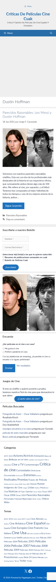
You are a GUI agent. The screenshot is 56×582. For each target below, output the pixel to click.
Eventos (38, 475)
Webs (7, 502)
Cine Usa (19, 533)
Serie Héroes (38, 557)
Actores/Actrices (23, 455)
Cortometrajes (31, 464)
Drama (47, 534)
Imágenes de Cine (13, 487)
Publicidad (18, 499)
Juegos (25, 488)
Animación (39, 456)
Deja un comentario (15, 219)
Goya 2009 (26, 484)
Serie (34, 499)
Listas (31, 487)
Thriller (23, 561)
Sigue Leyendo (13, 206)
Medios (37, 488)
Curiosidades (23, 470)
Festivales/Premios (16, 479)
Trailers (39, 499)
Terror (16, 561)
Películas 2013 (13, 554)
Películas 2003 (45, 538)
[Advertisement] (28, 66)
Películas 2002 (34, 538)
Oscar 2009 (21, 495)
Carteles (31, 460)
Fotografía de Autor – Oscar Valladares (21, 414)
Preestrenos (11, 557)
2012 (6, 519)
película (26, 538)
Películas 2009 (11, 550)
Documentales (9, 476)
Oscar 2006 (37, 492)
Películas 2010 (26, 550)
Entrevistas (19, 475)
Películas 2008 (39, 546)
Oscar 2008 (9, 495)
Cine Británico (17, 523)
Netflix (20, 538)
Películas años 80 (25, 554)
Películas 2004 (10, 542)
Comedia (36, 533)
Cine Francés (35, 528)
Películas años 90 (39, 554)
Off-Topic (21, 492)
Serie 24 (28, 557)
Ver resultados (23, 366)
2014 (19, 519)
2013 (11, 519)
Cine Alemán (36, 519)
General (7, 538)
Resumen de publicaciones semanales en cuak (25, 257)
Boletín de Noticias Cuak (16, 260)
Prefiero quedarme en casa (16, 352)
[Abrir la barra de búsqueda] (51, 33)
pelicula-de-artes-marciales (15, 433)
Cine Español (39, 460)
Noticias (13, 491)
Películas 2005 (26, 541)
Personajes (9, 499)
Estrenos (30, 475)
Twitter (40, 578)
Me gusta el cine (12, 349)
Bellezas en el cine (18, 459)
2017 (24, 519)
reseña (20, 557)
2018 (28, 519)
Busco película (9, 437)
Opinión (29, 492)
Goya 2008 (18, 484)
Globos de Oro (9, 484)
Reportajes (27, 499)
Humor (41, 484)
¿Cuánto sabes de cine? (29, 399)
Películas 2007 (20, 545)
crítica (42, 533)
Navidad (13, 538)
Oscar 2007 (47, 492)
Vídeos (45, 499)
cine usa (30, 533)
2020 (11, 456)
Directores (36, 471)
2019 (6, 456)
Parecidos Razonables (16, 215)
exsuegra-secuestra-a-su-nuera (17, 429)
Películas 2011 (39, 550)
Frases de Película (37, 480)
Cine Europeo (19, 528)
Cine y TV (18, 464)
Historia (33, 484)
